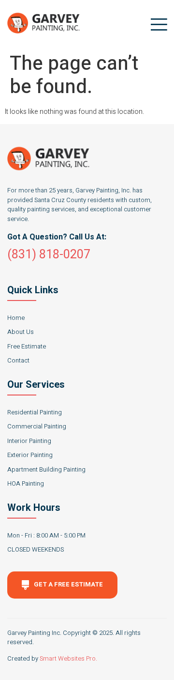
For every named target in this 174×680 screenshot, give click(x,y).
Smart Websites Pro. (68, 658)
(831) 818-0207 (48, 255)
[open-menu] (156, 24)
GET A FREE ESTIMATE (68, 584)
